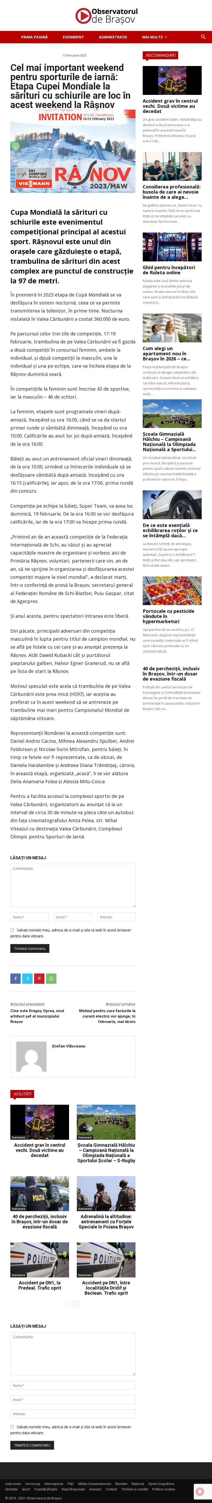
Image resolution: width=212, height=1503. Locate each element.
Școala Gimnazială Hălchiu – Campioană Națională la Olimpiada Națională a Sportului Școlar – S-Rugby (106, 1152)
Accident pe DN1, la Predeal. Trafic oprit (39, 1285)
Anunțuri (95, 1489)
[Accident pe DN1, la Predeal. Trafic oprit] (39, 1259)
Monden (121, 1484)
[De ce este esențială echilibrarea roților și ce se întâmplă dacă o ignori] (172, 504)
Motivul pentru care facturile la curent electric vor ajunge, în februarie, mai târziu (107, 1016)
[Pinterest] (39, 978)
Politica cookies (163, 1489)
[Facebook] (15, 978)
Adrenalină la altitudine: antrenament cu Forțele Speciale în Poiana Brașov (106, 1221)
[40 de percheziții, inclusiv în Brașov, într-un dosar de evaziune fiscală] (39, 1193)
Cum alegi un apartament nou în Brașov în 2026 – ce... (166, 353)
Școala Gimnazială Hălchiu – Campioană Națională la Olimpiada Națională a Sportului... (169, 441)
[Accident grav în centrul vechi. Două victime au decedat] (39, 1122)
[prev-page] (68, 1304)
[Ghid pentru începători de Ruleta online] (172, 247)
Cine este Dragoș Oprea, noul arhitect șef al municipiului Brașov (37, 1016)
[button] (203, 37)
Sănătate (11, 1489)
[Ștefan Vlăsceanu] (31, 1057)
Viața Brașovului (73, 1489)
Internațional (53, 1484)
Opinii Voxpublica (161, 1484)
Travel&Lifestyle (45, 1489)
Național (138, 1484)
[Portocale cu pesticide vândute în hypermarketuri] (172, 590)
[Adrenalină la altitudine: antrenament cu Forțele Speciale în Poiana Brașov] (106, 1193)
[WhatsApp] (51, 978)
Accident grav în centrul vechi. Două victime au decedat (39, 1150)
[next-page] (76, 1304)
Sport (26, 1489)
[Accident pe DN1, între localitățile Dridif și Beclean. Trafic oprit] (106, 1259)
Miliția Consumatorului (94, 1484)
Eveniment (18, 1137)
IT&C (70, 1484)
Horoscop (32, 1484)
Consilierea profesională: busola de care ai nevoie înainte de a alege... (172, 192)
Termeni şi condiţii (134, 1489)
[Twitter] (27, 978)
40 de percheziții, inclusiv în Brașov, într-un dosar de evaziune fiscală (40, 1221)
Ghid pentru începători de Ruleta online (169, 270)
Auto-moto (13, 1484)
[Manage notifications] (200, 1492)
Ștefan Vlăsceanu (68, 1045)
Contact (111, 1489)
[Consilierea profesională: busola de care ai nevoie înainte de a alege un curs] (172, 166)
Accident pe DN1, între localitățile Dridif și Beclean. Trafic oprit (106, 1288)
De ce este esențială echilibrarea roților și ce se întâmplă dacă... (170, 530)
